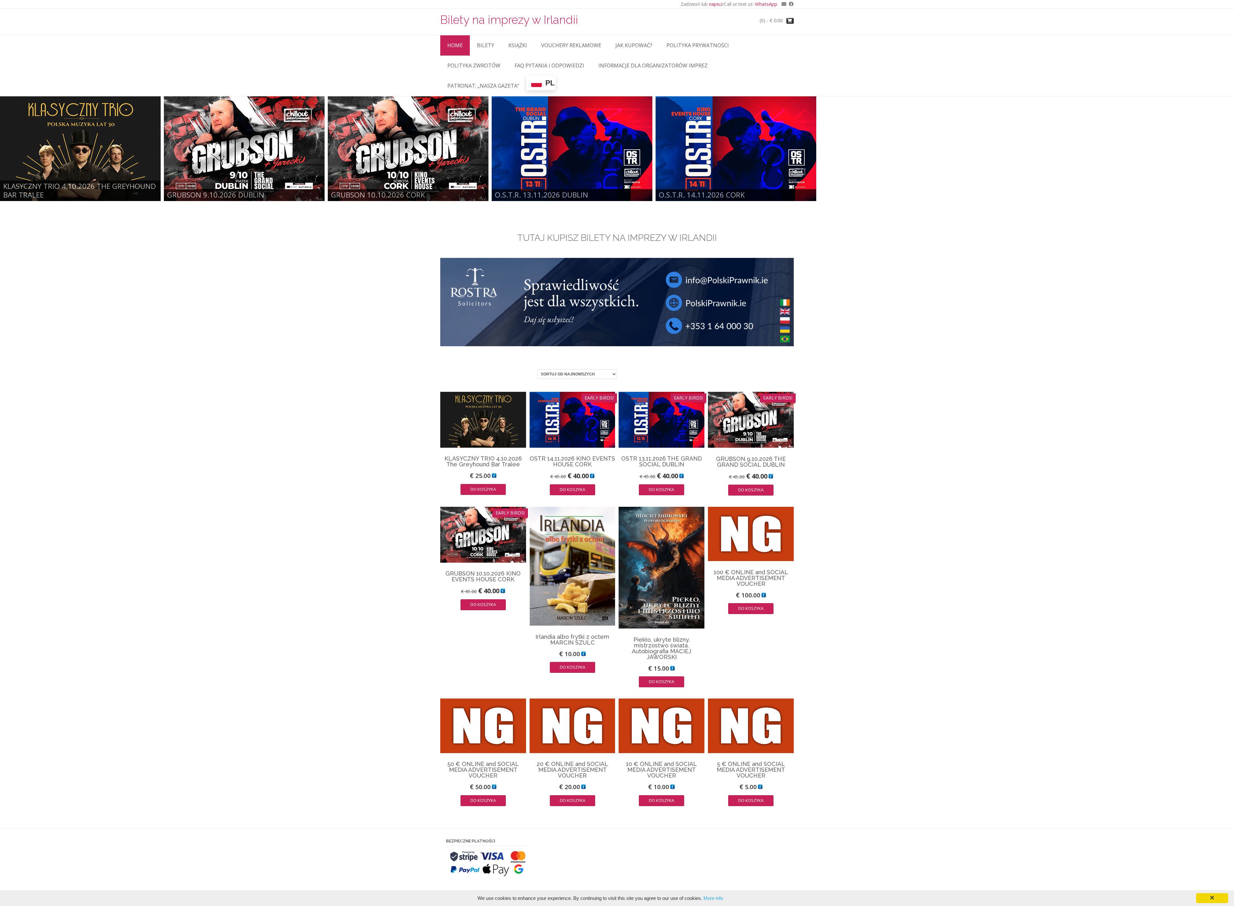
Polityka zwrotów (473, 65)
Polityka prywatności (697, 45)
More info (713, 898)
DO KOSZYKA (483, 489)
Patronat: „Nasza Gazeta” (483, 85)
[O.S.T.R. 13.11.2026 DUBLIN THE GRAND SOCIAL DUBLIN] (572, 148)
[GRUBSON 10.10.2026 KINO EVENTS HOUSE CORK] (408, 148)
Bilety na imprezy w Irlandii (509, 19)
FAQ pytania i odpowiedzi (549, 65)
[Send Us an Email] (782, 4)
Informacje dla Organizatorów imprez (653, 65)
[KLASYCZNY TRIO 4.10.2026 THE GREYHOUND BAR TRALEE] (80, 148)
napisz (715, 4)
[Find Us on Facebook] (790, 4)
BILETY (485, 45)
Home (455, 45)
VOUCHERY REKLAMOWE (571, 45)
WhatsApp (766, 4)
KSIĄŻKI (517, 45)
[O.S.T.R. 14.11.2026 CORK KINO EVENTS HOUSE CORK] (736, 148)
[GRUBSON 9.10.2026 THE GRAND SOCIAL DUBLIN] (244, 148)
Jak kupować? (633, 45)
